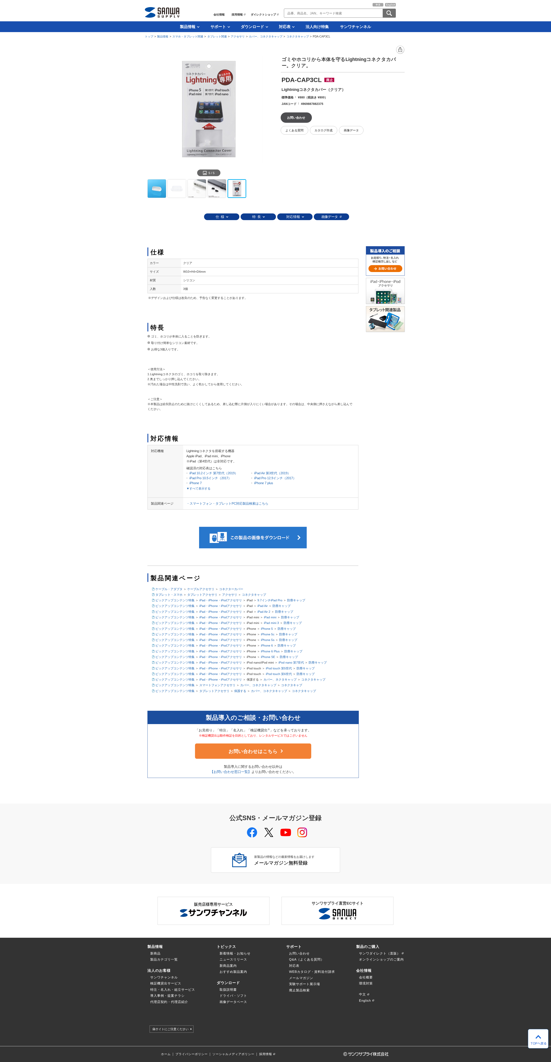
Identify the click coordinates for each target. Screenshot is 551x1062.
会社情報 (219, 14)
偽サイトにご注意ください (170, 1029)
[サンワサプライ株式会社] (162, 12)
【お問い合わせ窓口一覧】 (230, 772)
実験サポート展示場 (304, 984)
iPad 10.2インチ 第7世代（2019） (213, 473)
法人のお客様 (159, 970)
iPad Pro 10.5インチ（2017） (210, 478)
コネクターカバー (231, 589)
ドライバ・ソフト (233, 995)
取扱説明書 (228, 989)
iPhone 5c (267, 634)
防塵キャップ (296, 600)
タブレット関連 (217, 36)
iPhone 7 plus (263, 483)
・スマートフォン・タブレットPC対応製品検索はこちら (227, 503)
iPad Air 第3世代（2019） (272, 473)
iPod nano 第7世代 (291, 662)
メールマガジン (301, 978)
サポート (218, 27)
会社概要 (366, 977)
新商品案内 (228, 965)
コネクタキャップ (297, 36)
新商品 (155, 953)
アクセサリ (238, 36)
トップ (149, 36)
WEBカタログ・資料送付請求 (312, 971)
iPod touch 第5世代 (279, 668)
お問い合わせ (299, 953)
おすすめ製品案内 (233, 971)
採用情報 (237, 14)
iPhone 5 (267, 628)
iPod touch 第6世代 (279, 674)
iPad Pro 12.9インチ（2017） (275, 478)
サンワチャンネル (355, 27)
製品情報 (187, 27)
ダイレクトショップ (263, 14)
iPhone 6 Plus (270, 651)
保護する (240, 691)
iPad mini (270, 617)
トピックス (226, 946)
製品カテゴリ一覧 (164, 959)
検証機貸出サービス (165, 983)
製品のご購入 (367, 946)
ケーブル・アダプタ (169, 589)
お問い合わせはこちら (253, 751)
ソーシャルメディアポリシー (233, 1054)
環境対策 (366, 983)
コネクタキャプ (291, 685)
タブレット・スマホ (169, 594)
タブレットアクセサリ (202, 594)
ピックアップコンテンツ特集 (175, 600)
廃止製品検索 (299, 990)
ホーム (166, 1054)
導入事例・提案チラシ (167, 995)
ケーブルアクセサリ (200, 589)
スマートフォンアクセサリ (217, 685)
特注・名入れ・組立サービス (172, 989)
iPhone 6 (267, 645)
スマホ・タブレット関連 (187, 36)
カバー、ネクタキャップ (280, 679)
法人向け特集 (317, 27)
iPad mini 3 (271, 623)
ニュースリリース (233, 959)
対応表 (285, 27)
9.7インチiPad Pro (269, 600)
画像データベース (233, 1002)
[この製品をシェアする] (400, 50)
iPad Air (262, 606)
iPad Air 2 (263, 611)
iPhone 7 (195, 483)
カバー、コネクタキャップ (265, 36)
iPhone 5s (267, 640)
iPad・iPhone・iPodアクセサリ (220, 600)
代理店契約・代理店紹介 (169, 1002)
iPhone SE (268, 657)
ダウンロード (252, 27)
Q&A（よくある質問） (306, 959)
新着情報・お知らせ (235, 953)
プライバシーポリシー (191, 1054)
